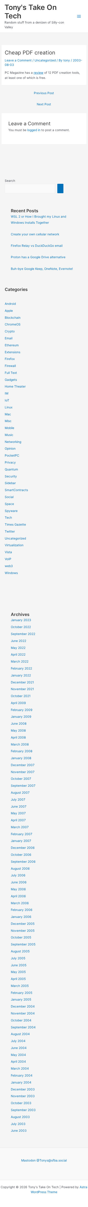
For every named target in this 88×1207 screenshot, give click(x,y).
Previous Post (44, 93)
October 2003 (21, 1103)
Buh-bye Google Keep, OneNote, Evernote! (42, 269)
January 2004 (21, 1082)
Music (9, 435)
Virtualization (14, 545)
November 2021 (22, 689)
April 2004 (18, 1061)
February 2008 (21, 751)
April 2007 (18, 820)
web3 (9, 566)
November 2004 (23, 1013)
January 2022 (21, 675)
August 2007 (20, 792)
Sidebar (10, 483)
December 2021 (22, 682)
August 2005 (20, 951)
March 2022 (19, 661)
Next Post (44, 104)
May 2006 (18, 889)
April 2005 (18, 979)
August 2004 (20, 1034)
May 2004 (18, 1055)
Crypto (10, 331)
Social (9, 497)
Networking (13, 442)
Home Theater (15, 386)
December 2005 (23, 923)
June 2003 (19, 1130)
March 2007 (20, 827)
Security (11, 476)
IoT (7, 400)
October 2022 (21, 627)
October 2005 (21, 937)
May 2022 (18, 648)
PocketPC (12, 455)
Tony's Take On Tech (31, 11)
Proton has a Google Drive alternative (38, 257)
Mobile (9, 428)
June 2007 (18, 806)
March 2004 (20, 1068)
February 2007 (21, 834)
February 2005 (21, 993)
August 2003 (20, 1117)
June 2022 (18, 641)
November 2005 (23, 930)
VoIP (8, 559)
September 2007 (23, 785)
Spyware (11, 511)
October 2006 (21, 854)
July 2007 (18, 799)
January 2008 (21, 758)
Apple (9, 310)
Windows (11, 573)
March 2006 (20, 903)
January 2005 (21, 999)
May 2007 (18, 813)
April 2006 (18, 896)
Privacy (10, 462)
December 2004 (23, 1006)
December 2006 (23, 847)
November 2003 (23, 1096)
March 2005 (20, 986)
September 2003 (23, 1110)
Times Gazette (15, 524)
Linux (8, 407)
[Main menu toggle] (79, 16)
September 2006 (23, 861)
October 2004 (21, 1020)
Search (10, 180)
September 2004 (23, 1027)
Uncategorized (45, 60)
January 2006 (21, 917)
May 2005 (18, 972)
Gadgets (11, 379)
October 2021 (20, 696)
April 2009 (18, 703)
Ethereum (12, 345)
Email (8, 338)
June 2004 (19, 1048)
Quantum (11, 469)
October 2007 (21, 778)
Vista (8, 552)
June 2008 (18, 723)
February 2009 (21, 710)
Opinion (10, 448)
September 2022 (23, 634)
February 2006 (21, 910)
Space (9, 504)
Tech (8, 517)
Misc (8, 421)
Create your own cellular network (35, 234)
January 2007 (21, 841)
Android (10, 304)
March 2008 (20, 744)
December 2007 (23, 765)
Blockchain (13, 317)
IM (6, 393)
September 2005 (23, 944)
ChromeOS (13, 324)
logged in (33, 130)
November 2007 (23, 772)
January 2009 (21, 716)
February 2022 (21, 668)
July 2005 (18, 958)
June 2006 (19, 882)
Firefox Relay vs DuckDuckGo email (37, 245)
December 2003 (23, 1089)
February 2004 (21, 1075)
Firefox (10, 359)
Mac (8, 414)
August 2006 (20, 868)
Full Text (11, 373)
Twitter (10, 531)
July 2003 (18, 1124)
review (38, 72)
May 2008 (18, 730)
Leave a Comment (18, 60)
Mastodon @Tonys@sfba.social (44, 1160)
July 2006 (18, 875)
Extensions (12, 352)
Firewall (10, 366)
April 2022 (18, 654)
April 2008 (18, 737)
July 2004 (18, 1041)
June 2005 (18, 965)
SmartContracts (16, 490)
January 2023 (21, 620)
